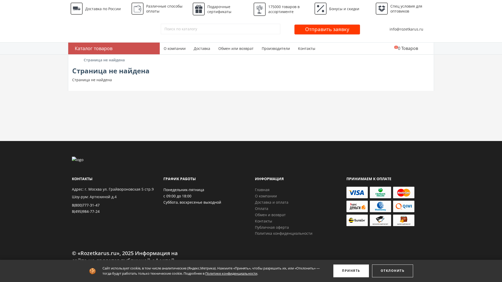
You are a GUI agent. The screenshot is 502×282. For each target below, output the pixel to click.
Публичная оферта (272, 227)
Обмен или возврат (236, 48)
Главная (262, 189)
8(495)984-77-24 (86, 211)
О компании (175, 48)
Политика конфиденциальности (283, 233)
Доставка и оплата (271, 202)
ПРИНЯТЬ (351, 270)
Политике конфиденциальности (231, 273)
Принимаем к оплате (368, 178)
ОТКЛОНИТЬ (393, 270)
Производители (276, 48)
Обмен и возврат (270, 214)
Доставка (202, 48)
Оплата (261, 208)
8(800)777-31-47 (86, 205)
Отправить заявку (327, 29)
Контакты (306, 48)
